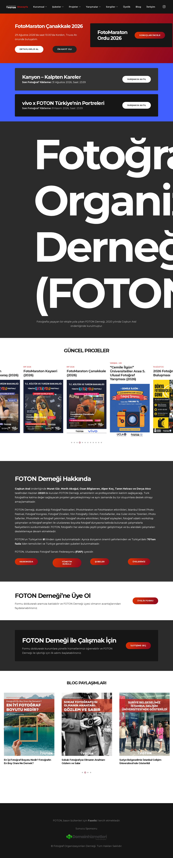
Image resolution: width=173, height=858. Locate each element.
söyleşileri (116, 518)
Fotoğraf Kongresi (36, 514)
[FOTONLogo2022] (11, 7)
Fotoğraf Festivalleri (63, 509)
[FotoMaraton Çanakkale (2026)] (86, 406)
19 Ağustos (158, 367)
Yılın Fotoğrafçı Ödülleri (84, 514)
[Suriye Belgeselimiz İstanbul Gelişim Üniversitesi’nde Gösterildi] (144, 724)
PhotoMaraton (84, 509)
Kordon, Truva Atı (66, 34)
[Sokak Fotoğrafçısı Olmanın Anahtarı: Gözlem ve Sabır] (86, 724)
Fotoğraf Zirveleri (58, 514)
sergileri (47, 522)
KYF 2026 (27, 367)
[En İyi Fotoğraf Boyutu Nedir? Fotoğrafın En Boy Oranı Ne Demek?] (29, 724)
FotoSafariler (107, 514)
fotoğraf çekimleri (54, 518)
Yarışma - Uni (116, 363)
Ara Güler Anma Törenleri (131, 514)
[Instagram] (164, 7)
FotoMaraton (105, 509)
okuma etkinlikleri (87, 518)
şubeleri (75, 543)
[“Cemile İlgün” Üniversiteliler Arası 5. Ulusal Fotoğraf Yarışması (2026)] (130, 410)
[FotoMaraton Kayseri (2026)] (43, 406)
